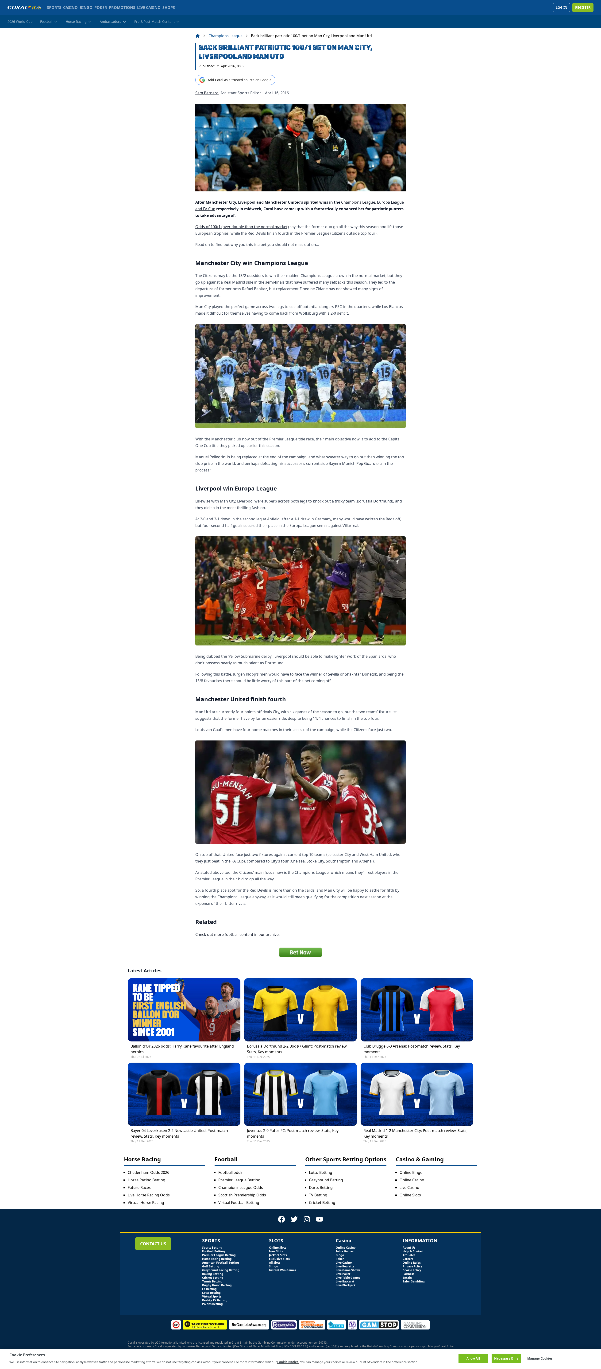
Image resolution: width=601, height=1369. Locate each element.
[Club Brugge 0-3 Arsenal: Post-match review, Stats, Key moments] (417, 1009)
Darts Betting (321, 1187)
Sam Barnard (207, 92)
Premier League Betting (239, 1180)
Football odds (230, 1172)
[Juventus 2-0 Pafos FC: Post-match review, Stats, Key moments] (300, 1094)
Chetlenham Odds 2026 (148, 1172)
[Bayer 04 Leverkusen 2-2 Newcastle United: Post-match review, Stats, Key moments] (184, 1094)
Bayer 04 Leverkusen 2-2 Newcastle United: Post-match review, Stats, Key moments (179, 1133)
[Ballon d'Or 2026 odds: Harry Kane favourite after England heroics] (184, 1009)
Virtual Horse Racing (146, 1202)
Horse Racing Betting (146, 1180)
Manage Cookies (540, 1358)
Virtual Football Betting (238, 1202)
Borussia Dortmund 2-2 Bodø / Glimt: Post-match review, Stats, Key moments (297, 1049)
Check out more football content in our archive (237, 934)
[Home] (197, 35)
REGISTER (582, 7)
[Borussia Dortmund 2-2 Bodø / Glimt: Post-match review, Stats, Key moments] (300, 1009)
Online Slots (410, 1195)
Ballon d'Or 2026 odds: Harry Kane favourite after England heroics (182, 1049)
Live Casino (409, 1187)
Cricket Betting (322, 1202)
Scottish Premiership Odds (242, 1195)
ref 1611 (332, 1346)
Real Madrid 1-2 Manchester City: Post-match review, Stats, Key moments (415, 1133)
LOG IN (561, 7)
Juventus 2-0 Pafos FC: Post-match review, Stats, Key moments (293, 1133)
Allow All (473, 1358)
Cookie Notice (288, 1362)
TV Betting (318, 1195)
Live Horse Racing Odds (149, 1195)
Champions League (225, 35)
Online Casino (412, 1180)
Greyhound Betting (326, 1180)
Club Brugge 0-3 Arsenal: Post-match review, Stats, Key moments (411, 1049)
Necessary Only (506, 1358)
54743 (323, 1343)
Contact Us (153, 1243)
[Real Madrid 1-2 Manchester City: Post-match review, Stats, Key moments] (417, 1094)
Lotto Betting (320, 1172)
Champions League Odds (240, 1187)
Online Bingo (411, 1172)
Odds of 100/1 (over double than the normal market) (242, 226)
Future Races (139, 1187)
